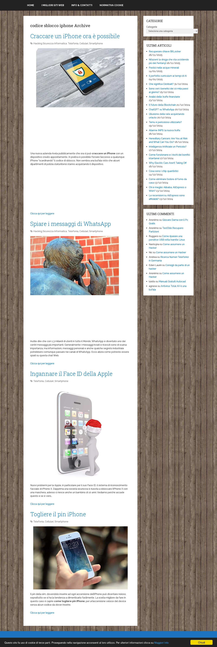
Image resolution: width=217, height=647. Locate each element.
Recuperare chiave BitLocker (165, 51)
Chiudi (201, 642)
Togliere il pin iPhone (58, 514)
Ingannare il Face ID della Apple (71, 373)
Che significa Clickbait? (161, 84)
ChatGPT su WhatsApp (161, 109)
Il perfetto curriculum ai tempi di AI (168, 75)
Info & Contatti (81, 5)
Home (30, 5)
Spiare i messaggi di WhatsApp (70, 223)
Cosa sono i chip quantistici (163, 171)
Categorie (151, 26)
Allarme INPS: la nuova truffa (164, 130)
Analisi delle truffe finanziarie (164, 96)
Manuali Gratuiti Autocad (172, 281)
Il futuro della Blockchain (162, 104)
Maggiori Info (161, 642)
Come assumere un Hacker (171, 252)
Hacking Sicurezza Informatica (50, 43)
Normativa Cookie (111, 5)
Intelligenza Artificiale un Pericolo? (167, 146)
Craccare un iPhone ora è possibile (75, 36)
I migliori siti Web (52, 5)
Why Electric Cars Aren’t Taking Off (168, 162)
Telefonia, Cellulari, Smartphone (85, 43)
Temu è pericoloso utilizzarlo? (165, 122)
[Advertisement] (80, 131)
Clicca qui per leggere (42, 213)
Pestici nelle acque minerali (164, 67)
